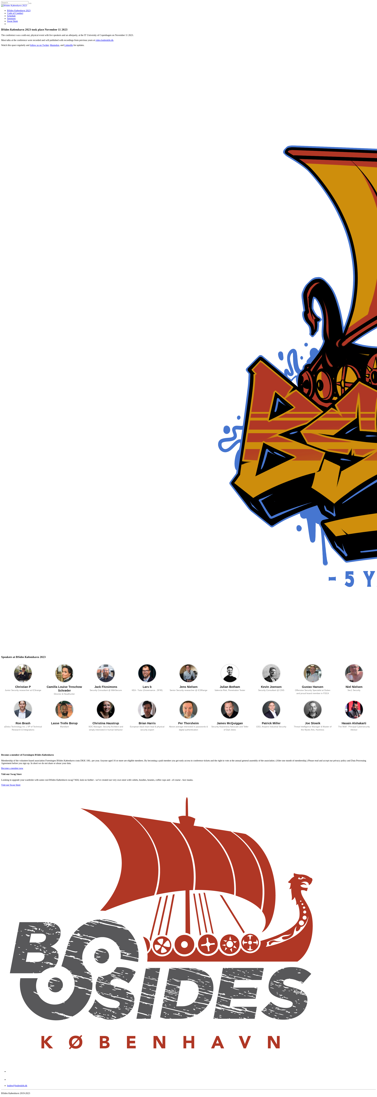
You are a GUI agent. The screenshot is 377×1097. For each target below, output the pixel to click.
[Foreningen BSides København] (161, 1062)
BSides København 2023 (18, 10)
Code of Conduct (15, 13)
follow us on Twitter (39, 45)
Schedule (11, 16)
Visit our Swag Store (10, 785)
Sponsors (11, 18)
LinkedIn (68, 45)
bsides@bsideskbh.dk (17, 1085)
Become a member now (12, 768)
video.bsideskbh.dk (104, 40)
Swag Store (12, 21)
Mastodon (54, 45)
